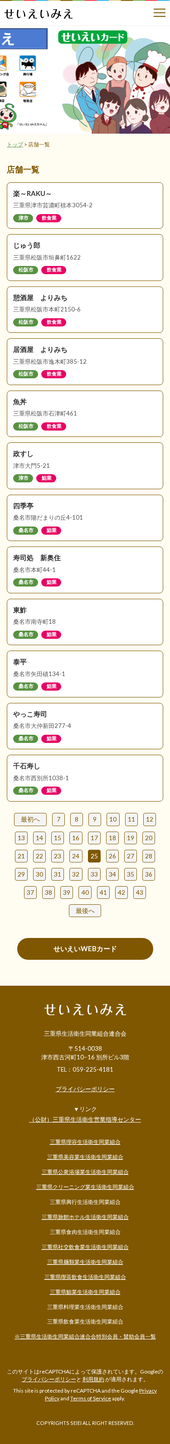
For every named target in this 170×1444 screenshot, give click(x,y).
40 (85, 892)
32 (75, 874)
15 (57, 838)
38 (48, 892)
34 (112, 874)
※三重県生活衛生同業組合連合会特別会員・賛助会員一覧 (85, 1336)
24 (75, 856)
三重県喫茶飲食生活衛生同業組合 (85, 1277)
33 (94, 874)
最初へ (30, 819)
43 (139, 892)
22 (39, 856)
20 (148, 838)
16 (75, 838)
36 (148, 874)
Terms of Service (90, 1398)
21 (21, 856)
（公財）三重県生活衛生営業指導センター (85, 1119)
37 (30, 892)
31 (57, 874)
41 (103, 892)
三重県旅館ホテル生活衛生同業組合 (85, 1216)
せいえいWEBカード (85, 948)
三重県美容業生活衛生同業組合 (85, 1156)
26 (112, 856)
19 (130, 838)
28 (148, 856)
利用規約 (93, 1379)
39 (66, 892)
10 (113, 819)
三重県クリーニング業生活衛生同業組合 (85, 1186)
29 (21, 874)
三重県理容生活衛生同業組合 (85, 1141)
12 (149, 819)
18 (112, 838)
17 (94, 838)
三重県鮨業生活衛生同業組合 (85, 1292)
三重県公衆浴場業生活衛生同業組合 (85, 1171)
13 (21, 838)
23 (57, 856)
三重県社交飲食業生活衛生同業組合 (85, 1246)
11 (131, 819)
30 (39, 874)
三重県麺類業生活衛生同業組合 (85, 1261)
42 (121, 892)
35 (130, 874)
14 (39, 838)
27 (130, 856)
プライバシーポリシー (85, 1089)
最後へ (85, 910)
